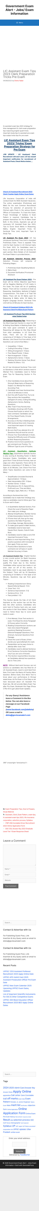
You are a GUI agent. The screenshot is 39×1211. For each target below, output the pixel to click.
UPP (17, 1126)
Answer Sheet (7, 1092)
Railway (12, 1117)
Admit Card (19, 1088)
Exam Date (21, 1099)
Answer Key (30, 1088)
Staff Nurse (6, 1123)
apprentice (7, 1095)
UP (13, 1126)
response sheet (27, 1117)
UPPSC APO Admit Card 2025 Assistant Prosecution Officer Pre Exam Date (19, 980)
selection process (19, 820)
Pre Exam (6, 1117)
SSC (32, 1120)
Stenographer (15, 1123)
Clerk (15, 815)
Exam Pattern (23, 815)
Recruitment (18, 1117)
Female (13, 1102)
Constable (29, 1095)
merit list (15, 1105)
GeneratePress (28, 1165)
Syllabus (29, 820)
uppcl (20, 1126)
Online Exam (30, 1114)
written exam (15, 1132)
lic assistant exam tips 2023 (13, 817)
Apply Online (22, 1091)
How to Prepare (28, 809)
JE (17, 1102)
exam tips (31, 815)
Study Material (8, 812)
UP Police (26, 1126)
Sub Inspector (25, 1123)
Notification (24, 1105)
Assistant (8, 815)
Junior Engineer (24, 1102)
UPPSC (16, 1129)
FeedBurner (25, 1155)
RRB (11, 1120)
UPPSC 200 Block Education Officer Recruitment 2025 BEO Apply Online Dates (18, 1002)
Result (6, 1119)
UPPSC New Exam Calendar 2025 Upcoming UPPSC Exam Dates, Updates (17, 988)
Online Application (12, 1109)
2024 (6, 1087)
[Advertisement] (19, 49)
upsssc (22, 1129)
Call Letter (15, 1095)
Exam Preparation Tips (13, 809)
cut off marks (10, 1098)
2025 (11, 1088)
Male (9, 1105)
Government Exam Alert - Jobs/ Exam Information (20, 9)
